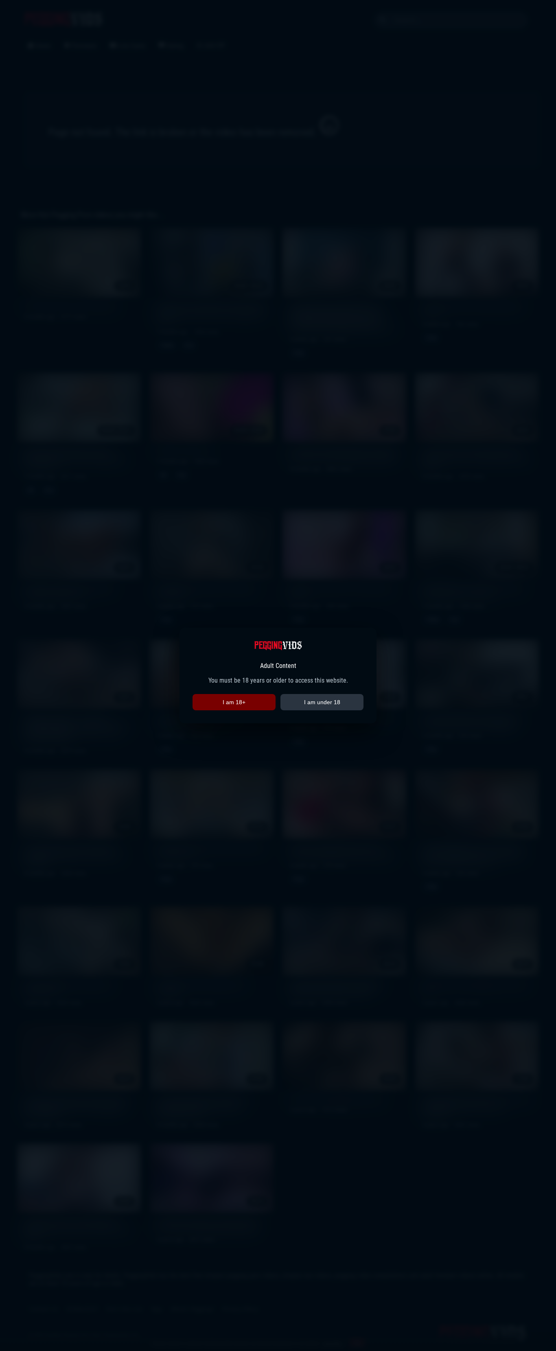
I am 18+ (234, 702)
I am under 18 (322, 702)
